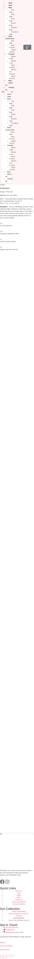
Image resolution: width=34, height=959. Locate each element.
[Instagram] (7, 881)
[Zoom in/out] (1, 956)
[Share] (8, 956)
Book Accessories (9, 129)
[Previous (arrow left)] (1, 958)
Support (3, 942)
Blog (10, 80)
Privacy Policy (5, 949)
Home (11, 3)
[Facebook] (2, 881)
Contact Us (9, 89)
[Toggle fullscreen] (5, 956)
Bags (9, 99)
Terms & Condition (6, 946)
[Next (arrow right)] (5, 958)
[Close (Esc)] (12, 956)
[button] (6, 92)
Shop (10, 5)
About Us (9, 84)
